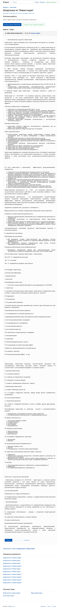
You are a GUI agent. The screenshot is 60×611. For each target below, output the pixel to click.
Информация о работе (19, 548)
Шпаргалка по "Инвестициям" (12, 558)
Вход (36, 2)
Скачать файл (35, 33)
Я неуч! (13, 606)
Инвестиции (13, 7)
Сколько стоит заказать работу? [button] (33, 24)
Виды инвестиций (36, 593)
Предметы (6, 7)
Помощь (42, 2)
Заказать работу (51, 2)
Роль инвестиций (8, 595)
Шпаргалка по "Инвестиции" (12, 560)
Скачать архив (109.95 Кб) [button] (12, 24)
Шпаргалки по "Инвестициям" (12, 582)
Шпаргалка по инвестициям (11, 593)
